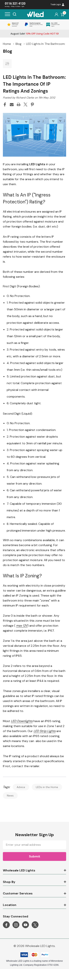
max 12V (21, 626)
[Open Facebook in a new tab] (6, 925)
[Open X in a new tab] (35, 925)
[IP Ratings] (34, 134)
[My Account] (56, 14)
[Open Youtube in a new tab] (25, 925)
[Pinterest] (32, 104)
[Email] (12, 104)
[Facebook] (5, 104)
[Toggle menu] (7, 14)
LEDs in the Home (47, 787)
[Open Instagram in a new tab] (16, 925)
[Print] (19, 104)
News (10, 795)
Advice (21, 787)
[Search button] (14, 14)
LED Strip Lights (45, 731)
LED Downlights (22, 721)
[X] (25, 104)
